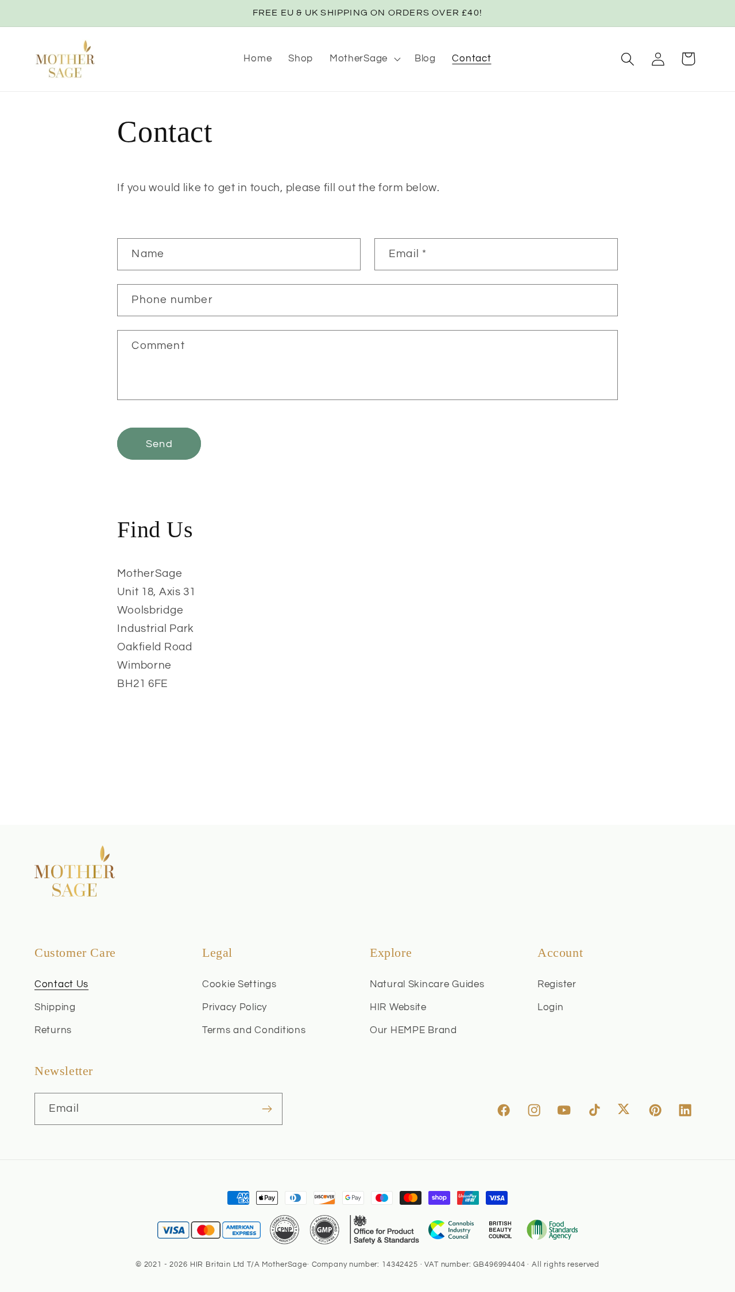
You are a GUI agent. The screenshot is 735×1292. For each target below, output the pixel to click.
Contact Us (61, 984)
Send (159, 444)
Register (557, 984)
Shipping (55, 1007)
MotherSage (284, 1264)
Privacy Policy (234, 1007)
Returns (53, 1030)
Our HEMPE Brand (413, 1030)
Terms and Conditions (253, 1030)
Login (550, 1007)
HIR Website (398, 1007)
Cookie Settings (239, 984)
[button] (363, 59)
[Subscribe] (267, 1109)
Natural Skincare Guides (427, 984)
